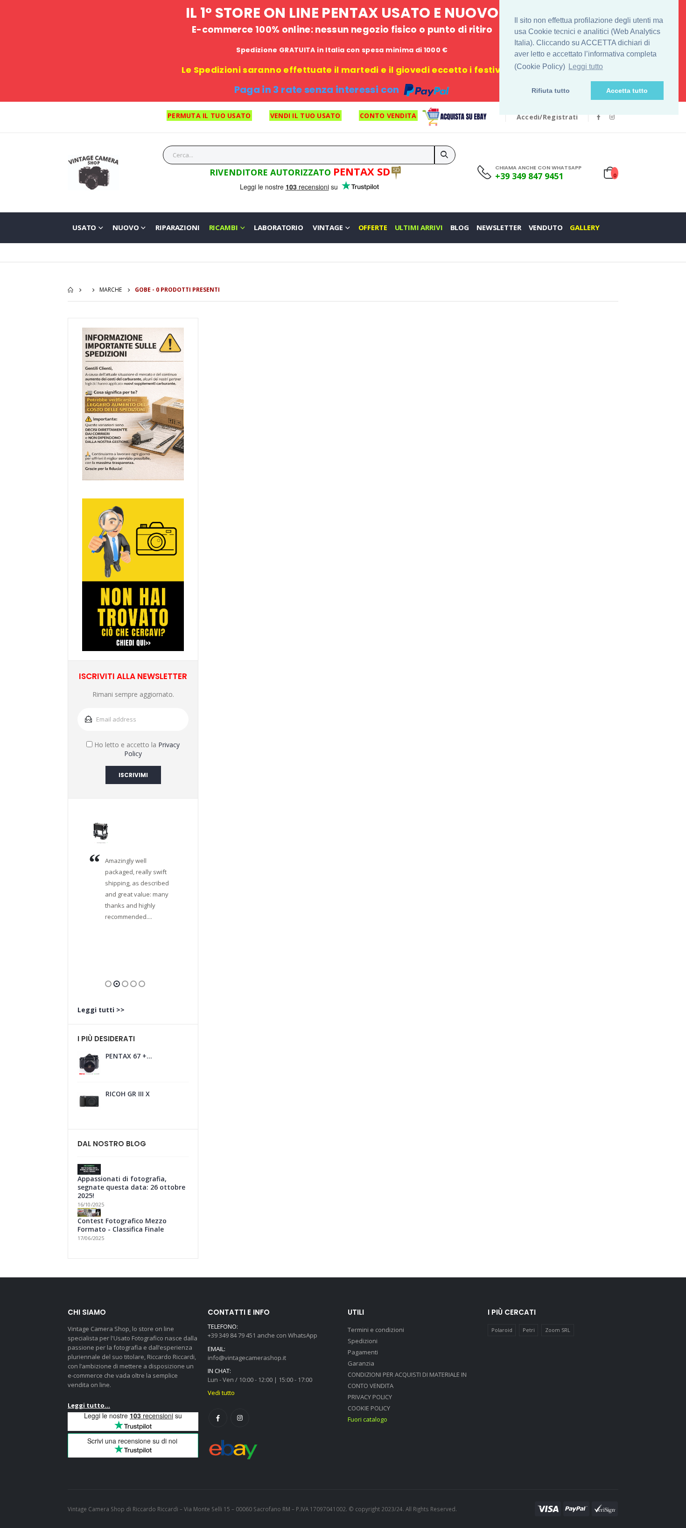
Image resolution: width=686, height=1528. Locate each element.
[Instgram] (240, 1418)
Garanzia (361, 1363)
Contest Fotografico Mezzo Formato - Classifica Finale (122, 1225)
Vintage (328, 227)
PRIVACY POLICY (370, 1397)
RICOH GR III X (127, 1094)
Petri (529, 1329)
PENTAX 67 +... (128, 1056)
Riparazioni (177, 227)
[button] (108, 984)
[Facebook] (218, 1418)
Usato (84, 227)
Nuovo (125, 227)
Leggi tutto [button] (585, 66)
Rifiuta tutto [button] (551, 90)
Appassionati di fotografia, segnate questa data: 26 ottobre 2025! (131, 1187)
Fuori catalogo (367, 1419)
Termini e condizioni (376, 1329)
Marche (110, 290)
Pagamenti (363, 1352)
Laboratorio (278, 227)
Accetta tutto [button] (627, 90)
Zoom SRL (557, 1329)
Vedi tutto (221, 1392)
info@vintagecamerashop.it (247, 1357)
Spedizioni (363, 1341)
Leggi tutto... (89, 1405)
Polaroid (501, 1329)
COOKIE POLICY (369, 1408)
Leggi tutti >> (101, 1009)
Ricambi (223, 227)
